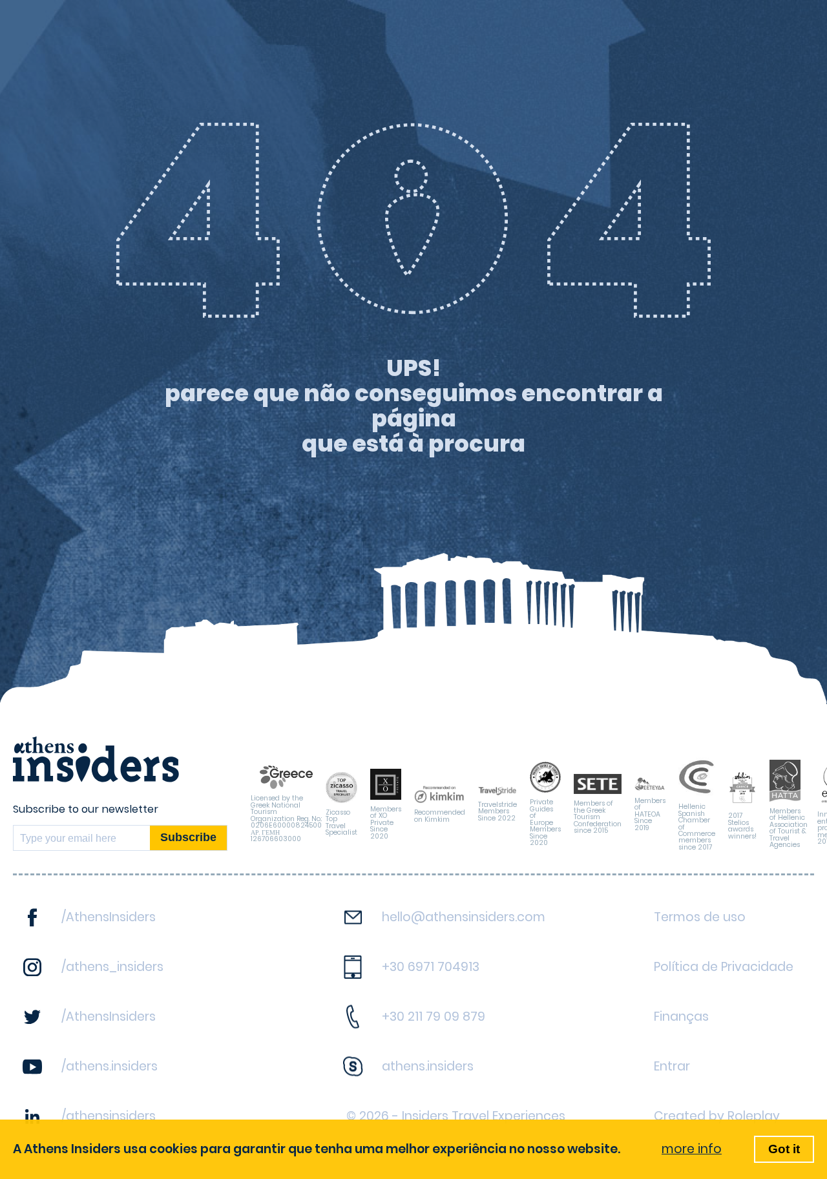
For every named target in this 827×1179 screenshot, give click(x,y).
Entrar (672, 1066)
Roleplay (754, 1116)
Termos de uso (700, 917)
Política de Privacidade (723, 967)
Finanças (681, 1016)
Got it (784, 1149)
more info (692, 1149)
